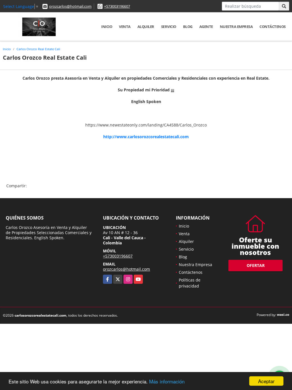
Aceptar (266, 381)
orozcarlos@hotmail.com (70, 6)
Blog (187, 26)
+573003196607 (117, 6)
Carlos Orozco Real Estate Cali (38, 49)
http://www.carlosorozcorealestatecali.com (146, 136)
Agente (206, 26)
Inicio (106, 26)
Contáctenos (272, 26)
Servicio (168, 26)
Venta (125, 26)
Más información (166, 381)
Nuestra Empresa (236, 26)
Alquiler (145, 26)
